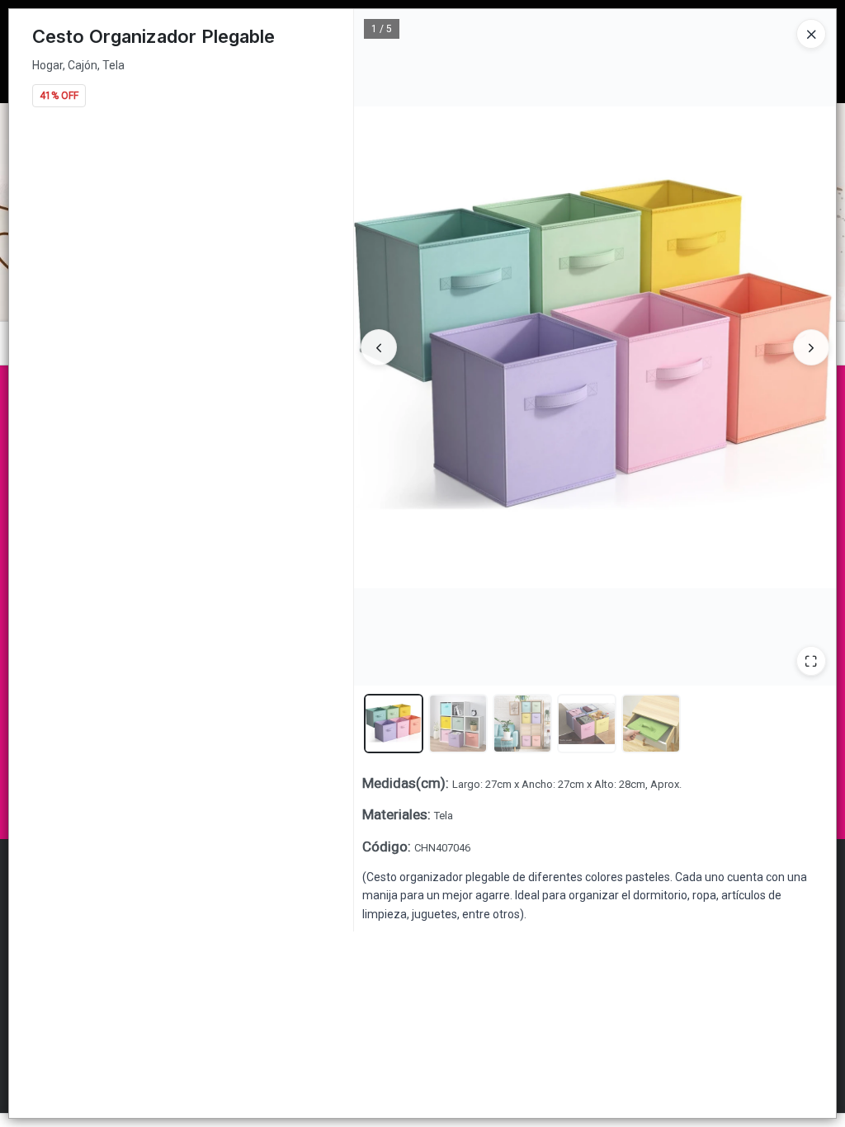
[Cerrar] (811, 34)
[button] (393, 723)
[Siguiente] (811, 347)
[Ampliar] (811, 661)
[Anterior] (379, 347)
